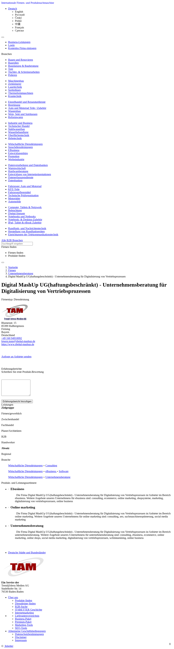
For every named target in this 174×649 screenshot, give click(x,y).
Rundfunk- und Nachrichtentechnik (27, 228)
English (19, 11)
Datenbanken (15, 180)
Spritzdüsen (14, 90)
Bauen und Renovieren (20, 59)
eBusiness (51, 471)
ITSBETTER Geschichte (28, 609)
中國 (17, 24)
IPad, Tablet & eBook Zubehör (24, 222)
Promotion (13, 156)
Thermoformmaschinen (20, 93)
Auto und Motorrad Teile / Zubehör (27, 108)
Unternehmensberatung (57, 477)
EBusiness (13, 150)
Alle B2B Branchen (12, 240)
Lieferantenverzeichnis (27, 615)
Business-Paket (23, 618)
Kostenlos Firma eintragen (22, 48)
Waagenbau (14, 111)
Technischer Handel (19, 126)
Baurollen (13, 62)
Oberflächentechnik (18, 135)
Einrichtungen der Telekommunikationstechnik (33, 234)
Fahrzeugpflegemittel (19, 192)
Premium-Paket (23, 621)
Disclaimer (21, 637)
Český (18, 17)
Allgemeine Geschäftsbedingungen (27, 631)
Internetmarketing (24, 612)
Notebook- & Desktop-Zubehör (25, 219)
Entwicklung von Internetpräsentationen (29, 174)
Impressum (21, 640)
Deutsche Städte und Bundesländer (27, 552)
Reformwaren (15, 117)
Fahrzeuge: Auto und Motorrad (24, 186)
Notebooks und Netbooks (22, 216)
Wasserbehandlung (18, 132)
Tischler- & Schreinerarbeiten (24, 72)
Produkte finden (16, 255)
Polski (18, 20)
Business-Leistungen (19, 42)
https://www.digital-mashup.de (17, 344)
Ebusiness (17, 489)
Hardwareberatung (18, 171)
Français (19, 27)
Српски (19, 30)
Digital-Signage (16, 213)
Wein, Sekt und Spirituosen (22, 114)
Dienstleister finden (25, 603)
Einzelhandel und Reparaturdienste (27, 101)
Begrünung (14, 105)
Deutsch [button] (12, 8)
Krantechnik (14, 96)
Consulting (51, 465)
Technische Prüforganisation (23, 195)
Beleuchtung (15, 210)
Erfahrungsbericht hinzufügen (17, 401)
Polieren (12, 75)
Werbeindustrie (16, 159)
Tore (10, 68)
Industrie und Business (20, 123)
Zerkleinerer (14, 83)
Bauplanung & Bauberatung (23, 65)
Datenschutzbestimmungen (29, 634)
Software (63, 471)
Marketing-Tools (24, 625)
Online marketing (23, 507)
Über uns (13, 597)
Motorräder (14, 198)
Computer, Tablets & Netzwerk (25, 207)
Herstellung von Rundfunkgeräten (26, 231)
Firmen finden (15, 252)
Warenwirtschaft (17, 168)
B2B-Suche (21, 606)
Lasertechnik (15, 87)
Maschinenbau (16, 80)
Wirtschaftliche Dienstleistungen (25, 144)
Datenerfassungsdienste (20, 177)
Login (11, 45)
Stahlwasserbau (16, 129)
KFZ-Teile (14, 189)
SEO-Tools (21, 628)
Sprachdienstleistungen (20, 147)
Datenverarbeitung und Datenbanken (28, 165)
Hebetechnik (15, 138)
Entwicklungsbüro (18, 153)
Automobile (14, 201)
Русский (20, 14)
